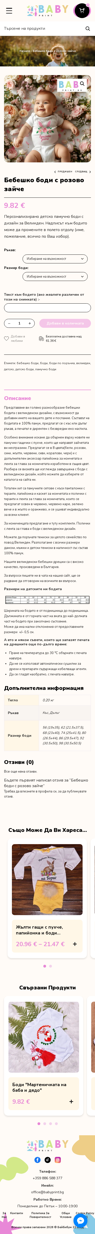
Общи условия (65, 1215)
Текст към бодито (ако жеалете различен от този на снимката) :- (44, 297)
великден (83, 363)
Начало (25, 51)
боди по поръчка (62, 363)
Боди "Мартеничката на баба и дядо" (39, 1087)
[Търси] (87, 28)
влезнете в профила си (38, 791)
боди (44, 363)
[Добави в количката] (75, 944)
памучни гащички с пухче (23, 443)
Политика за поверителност (40, 1215)
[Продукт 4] (56, 1123)
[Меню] (9, 11)
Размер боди (16, 267)
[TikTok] (48, 1160)
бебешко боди (28, 363)
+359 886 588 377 (47, 1178)
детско (9, 369)
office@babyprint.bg (47, 1192)
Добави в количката (65, 323)
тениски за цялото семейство (59, 537)
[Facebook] (37, 1160)
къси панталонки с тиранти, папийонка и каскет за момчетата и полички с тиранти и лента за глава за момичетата (45, 493)
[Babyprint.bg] (47, 11)
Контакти (16, 1213)
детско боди (24, 369)
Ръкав (9, 250)
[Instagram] (58, 1160)
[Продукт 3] (50, 1123)
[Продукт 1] (44, 966)
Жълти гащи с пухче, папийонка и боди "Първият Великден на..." (44, 933)
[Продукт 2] (50, 966)
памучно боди (45, 369)
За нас (4, 1215)
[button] (82, 83)
